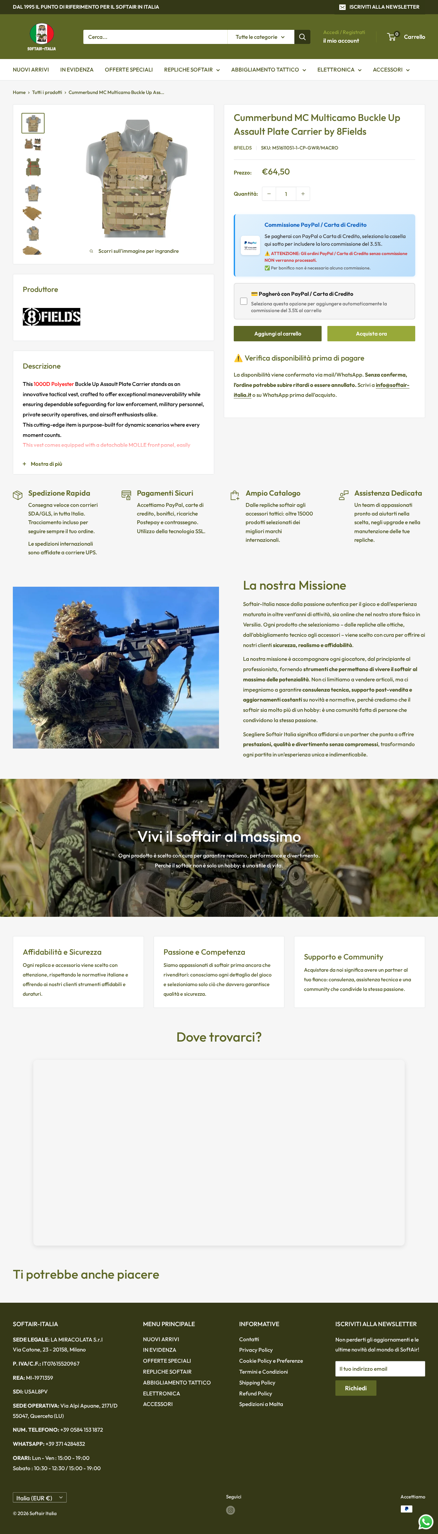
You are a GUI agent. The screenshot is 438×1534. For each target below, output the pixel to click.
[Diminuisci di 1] (269, 193)
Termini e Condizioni (263, 1371)
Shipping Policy (257, 1382)
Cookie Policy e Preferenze (271, 1360)
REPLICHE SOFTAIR (188, 69)
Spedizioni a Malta (261, 1404)
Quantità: (246, 193)
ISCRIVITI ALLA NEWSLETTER (384, 7)
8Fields (243, 148)
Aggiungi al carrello (277, 333)
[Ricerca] (302, 37)
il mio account (341, 40)
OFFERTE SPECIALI (129, 69)
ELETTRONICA (336, 69)
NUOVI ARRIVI (31, 69)
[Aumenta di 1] (303, 193)
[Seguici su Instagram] (230, 1509)
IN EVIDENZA (77, 69)
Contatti (249, 1339)
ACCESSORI (388, 69)
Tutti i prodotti (47, 92)
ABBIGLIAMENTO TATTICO (265, 69)
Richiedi (356, 1388)
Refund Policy (255, 1393)
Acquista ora (371, 333)
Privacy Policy (256, 1349)
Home (19, 92)
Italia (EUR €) (34, 1498)
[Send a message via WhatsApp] (426, 1522)
